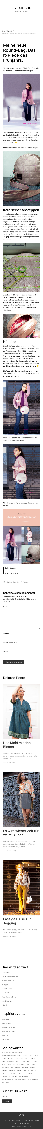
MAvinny (12, 1070)
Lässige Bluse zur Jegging (17, 921)
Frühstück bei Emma (8, 1027)
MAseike (4, 1070)
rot (7, 1073)
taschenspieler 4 (33, 1079)
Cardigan (11, 1058)
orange (30, 1070)
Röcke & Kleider (7, 989)
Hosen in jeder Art (8, 981)
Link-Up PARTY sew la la (12, 1120)
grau (17, 1061)
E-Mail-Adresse (10, 643)
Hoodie (34, 1061)
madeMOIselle (21, 8)
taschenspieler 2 (7, 1079)
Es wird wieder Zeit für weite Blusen (21, 833)
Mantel (32, 1067)
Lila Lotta (5, 1035)
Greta (23, 1061)
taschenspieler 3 (20, 1079)
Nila (25, 1070)
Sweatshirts (5, 993)
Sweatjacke (5, 1076)
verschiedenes (6, 1001)
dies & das (19, 1058)
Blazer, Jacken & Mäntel (10, 976)
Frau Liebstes (6, 1023)
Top (3, 1082)
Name (6, 634)
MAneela (25, 1067)
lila (12, 1067)
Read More (11, 763)
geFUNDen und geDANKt (30, 1120)
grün (28, 1061)
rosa (3, 1073)
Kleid (33, 1064)
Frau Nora (33, 1058)
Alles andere (6, 972)
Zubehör (10, 31)
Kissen (28, 1064)
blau (30, 1055)
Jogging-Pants (18, 1064)
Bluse (36, 1055)
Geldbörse (10, 1061)
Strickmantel (28, 1073)
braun (4, 1058)
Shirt (20, 1073)
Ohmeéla (15, 573)
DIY (26, 1058)
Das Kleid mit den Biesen (17, 745)
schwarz (13, 1073)
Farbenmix (5, 1019)
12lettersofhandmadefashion (11, 1055)
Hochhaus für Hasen (8, 1031)
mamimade (5, 1039)
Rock (37, 1070)
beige (25, 1055)
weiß (7, 1082)
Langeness (5, 1067)
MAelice (17, 1067)
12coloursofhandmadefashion (12, 1052)
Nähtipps (9, 582)
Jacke (9, 1064)
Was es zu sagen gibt (21, 1123)
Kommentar (8, 606)
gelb (3, 1061)
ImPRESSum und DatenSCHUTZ (21, 1126)
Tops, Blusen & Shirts (9, 997)
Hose (3, 1064)
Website (6, 652)
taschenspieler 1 (24, 1076)
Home (4, 31)
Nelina (19, 1070)
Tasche (25, 582)
